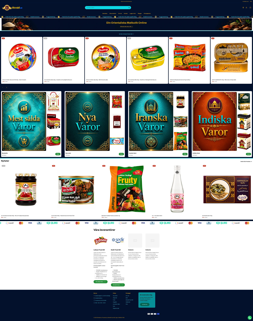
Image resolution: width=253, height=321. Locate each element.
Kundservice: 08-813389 (100, 300)
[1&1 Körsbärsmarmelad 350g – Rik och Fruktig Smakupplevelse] (26, 189)
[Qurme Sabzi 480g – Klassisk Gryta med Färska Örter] (76, 189)
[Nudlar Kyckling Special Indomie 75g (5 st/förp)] (189, 57)
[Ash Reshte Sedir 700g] (227, 189)
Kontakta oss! (246, 1)
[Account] (246, 7)
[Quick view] (40, 39)
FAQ (251, 1)
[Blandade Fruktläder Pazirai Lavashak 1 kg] (126, 189)
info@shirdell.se (98, 298)
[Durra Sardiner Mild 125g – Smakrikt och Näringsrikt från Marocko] (147, 57)
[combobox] (108, 7)
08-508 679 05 (121, 278)
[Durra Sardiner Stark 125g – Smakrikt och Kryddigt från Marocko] (63, 57)
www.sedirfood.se (116, 271)
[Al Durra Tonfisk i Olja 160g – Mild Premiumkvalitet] (105, 57)
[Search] (129, 7)
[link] (53, 101)
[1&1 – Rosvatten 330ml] (177, 189)
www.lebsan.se (104, 270)
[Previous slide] (2, 87)
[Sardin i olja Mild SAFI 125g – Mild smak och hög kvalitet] (231, 57)
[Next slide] (6, 87)
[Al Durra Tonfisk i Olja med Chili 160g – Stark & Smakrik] (21, 57)
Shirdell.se (99, 317)
